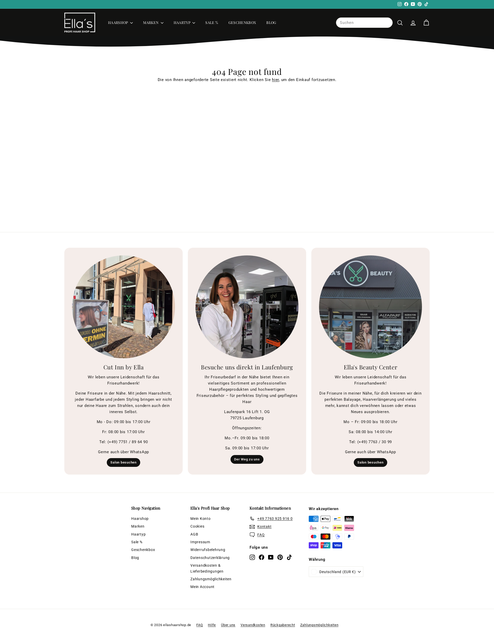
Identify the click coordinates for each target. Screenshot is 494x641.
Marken (151, 22)
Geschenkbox (242, 22)
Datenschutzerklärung (210, 558)
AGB (194, 534)
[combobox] (364, 22)
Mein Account (202, 587)
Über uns (228, 625)
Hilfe (212, 625)
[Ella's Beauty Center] (370, 306)
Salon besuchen (123, 462)
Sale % (211, 22)
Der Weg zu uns (247, 459)
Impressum (200, 542)
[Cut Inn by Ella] (123, 306)
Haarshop (118, 22)
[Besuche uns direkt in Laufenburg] (247, 306)
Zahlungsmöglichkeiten (211, 579)
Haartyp (182, 22)
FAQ (199, 625)
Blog (271, 22)
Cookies (197, 526)
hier (275, 79)
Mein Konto (200, 519)
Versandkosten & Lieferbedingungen (207, 568)
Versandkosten (253, 625)
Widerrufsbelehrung (207, 550)
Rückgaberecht (282, 625)
